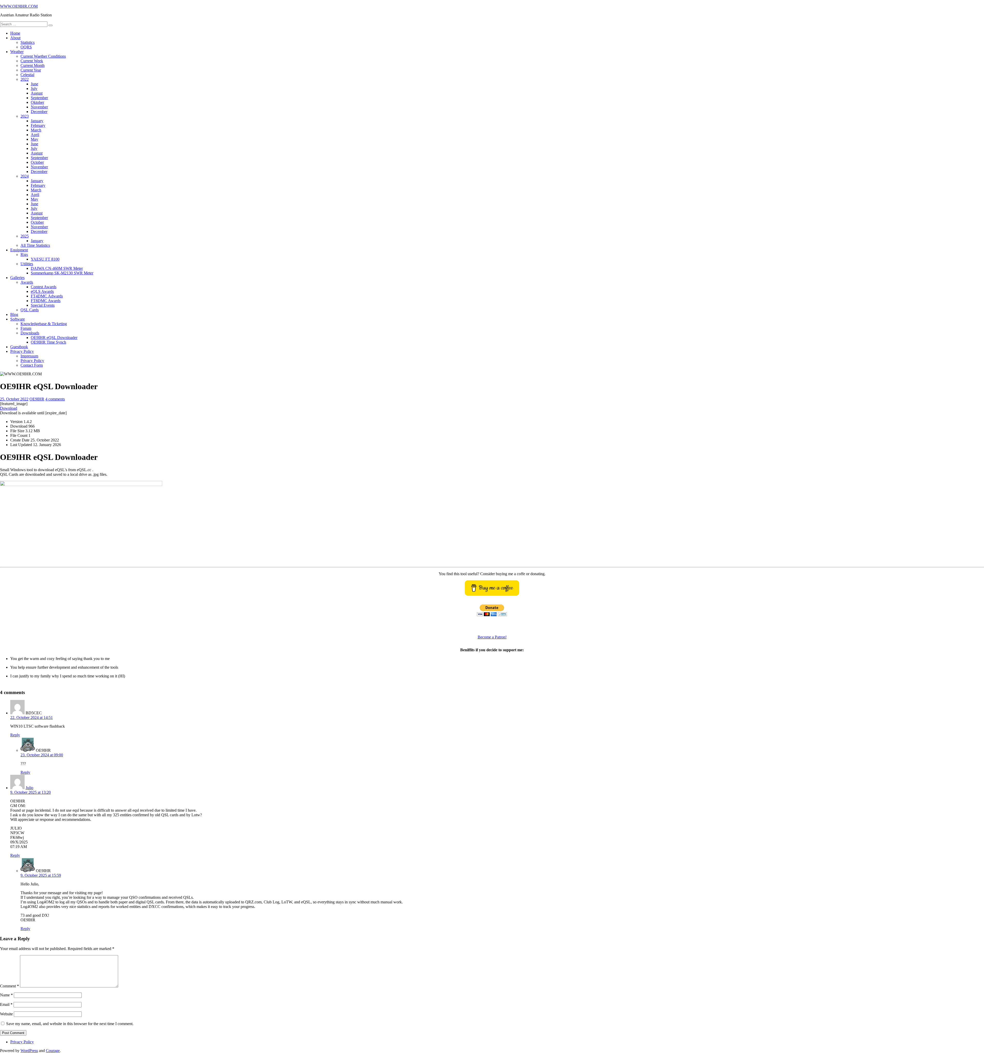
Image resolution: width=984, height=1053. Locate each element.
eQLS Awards (42, 291)
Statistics (27, 42)
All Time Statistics (35, 245)
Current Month (32, 65)
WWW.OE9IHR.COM (19, 6)
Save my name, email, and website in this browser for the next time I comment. (70, 1023)
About (15, 38)
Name (6, 995)
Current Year (30, 70)
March (36, 130)
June (34, 84)
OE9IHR (36, 399)
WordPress (29, 1050)
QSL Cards (29, 310)
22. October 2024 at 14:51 (31, 717)
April (35, 134)
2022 (24, 79)
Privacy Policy (22, 351)
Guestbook (19, 347)
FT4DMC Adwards (47, 296)
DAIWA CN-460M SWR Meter (57, 268)
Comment (9, 986)
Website (6, 1014)
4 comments (55, 399)
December (39, 111)
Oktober (37, 102)
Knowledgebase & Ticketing (43, 324)
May (34, 139)
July (34, 88)
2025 (24, 236)
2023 (24, 116)
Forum (25, 328)
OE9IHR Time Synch (48, 342)
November (39, 107)
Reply (15, 735)
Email (6, 1004)
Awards (26, 282)
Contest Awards (43, 287)
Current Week (31, 61)
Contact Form (31, 365)
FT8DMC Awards (45, 300)
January (37, 121)
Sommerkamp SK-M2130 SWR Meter (62, 273)
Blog (14, 314)
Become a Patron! (492, 637)
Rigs (24, 254)
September (39, 98)
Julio (29, 788)
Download (8, 408)
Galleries (17, 277)
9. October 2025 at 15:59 (40, 875)
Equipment (19, 250)
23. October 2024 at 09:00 (41, 755)
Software (17, 319)
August (37, 93)
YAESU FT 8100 (45, 259)
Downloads (29, 333)
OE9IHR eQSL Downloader (54, 337)
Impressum (29, 356)
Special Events (43, 305)
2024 (24, 176)
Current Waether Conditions (43, 56)
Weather (17, 51)
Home (15, 33)
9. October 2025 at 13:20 (30, 792)
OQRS (26, 47)
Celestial (27, 75)
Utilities (26, 264)
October (37, 162)
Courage (53, 1050)
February (38, 125)
